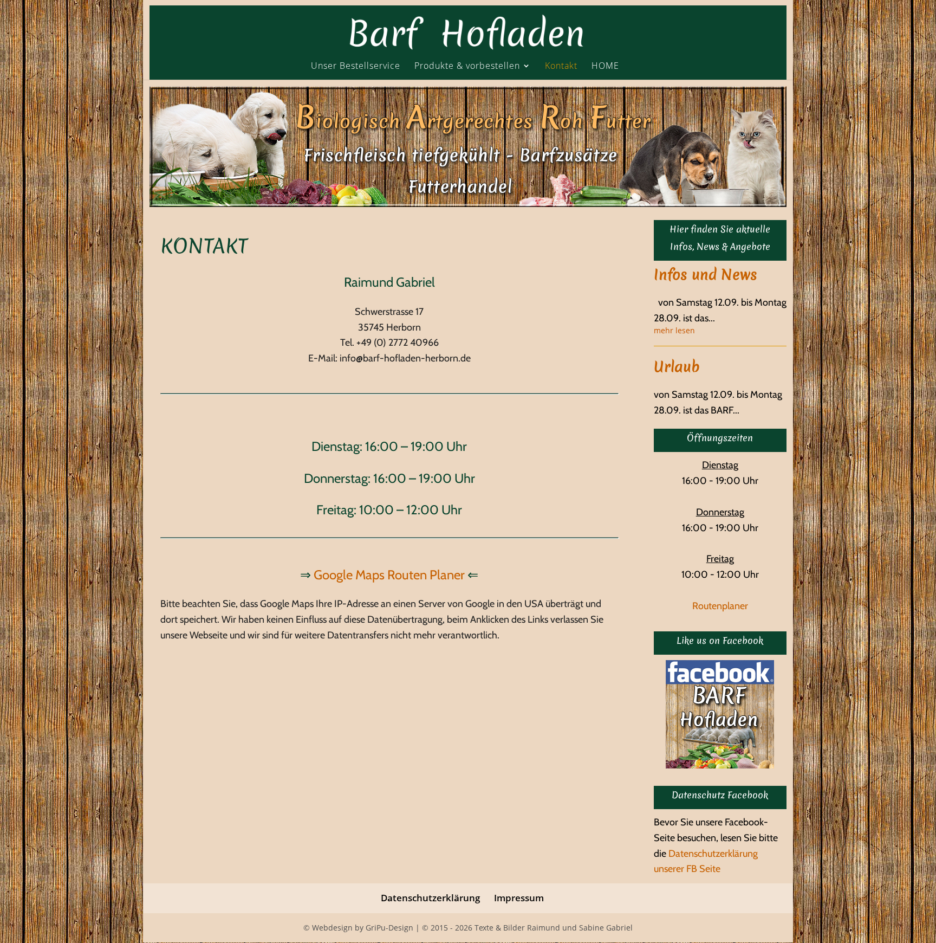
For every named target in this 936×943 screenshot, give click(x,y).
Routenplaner (720, 606)
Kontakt (561, 66)
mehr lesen (674, 330)
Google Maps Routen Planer (389, 575)
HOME (605, 66)
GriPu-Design (389, 927)
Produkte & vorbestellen (467, 66)
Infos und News (705, 274)
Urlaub (677, 367)
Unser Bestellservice (355, 66)
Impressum (519, 898)
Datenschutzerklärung (430, 898)
